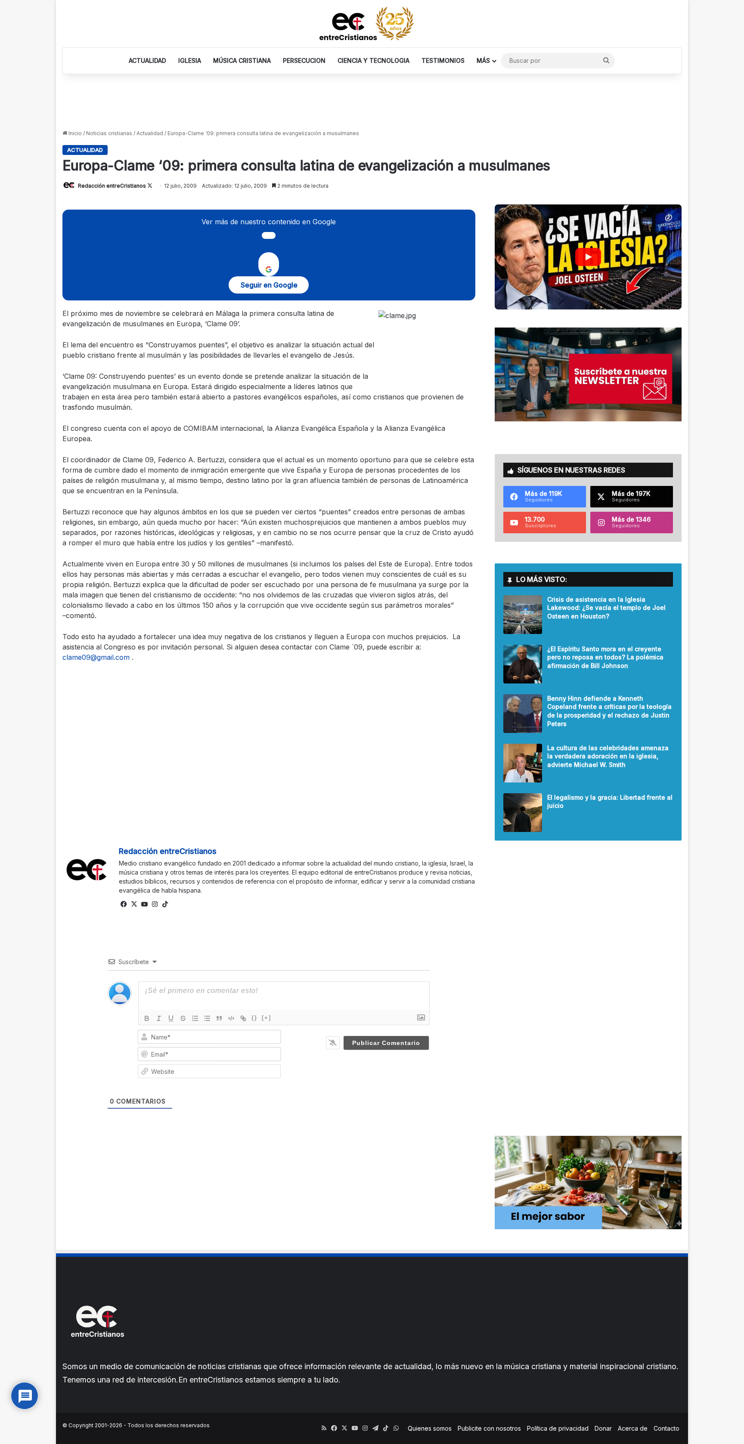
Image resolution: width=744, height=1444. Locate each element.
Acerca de (633, 1428)
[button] (588, 256)
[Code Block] (231, 1018)
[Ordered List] (195, 1018)
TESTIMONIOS (443, 60)
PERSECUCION (304, 60)
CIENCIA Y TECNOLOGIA (373, 60)
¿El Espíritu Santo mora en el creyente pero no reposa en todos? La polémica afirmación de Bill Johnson (605, 657)
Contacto (666, 1428)
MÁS (483, 60)
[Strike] (183, 1018)
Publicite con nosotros (489, 1428)
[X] (134, 904)
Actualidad (149, 133)
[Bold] (147, 1018)
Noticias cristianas (109, 133)
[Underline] (171, 1018)
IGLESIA (189, 60)
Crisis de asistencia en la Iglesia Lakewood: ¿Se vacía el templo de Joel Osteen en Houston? (606, 608)
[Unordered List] (207, 1018)
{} (254, 1017)
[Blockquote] (219, 1018)
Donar (603, 1428)
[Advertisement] (372, 102)
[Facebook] (124, 904)
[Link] (243, 1018)
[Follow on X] (149, 185)
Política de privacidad (558, 1428)
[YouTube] (145, 904)
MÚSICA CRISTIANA (242, 60)
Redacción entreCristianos (112, 185)
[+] (266, 1017)
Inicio (74, 133)
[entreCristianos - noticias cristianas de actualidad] (372, 23)
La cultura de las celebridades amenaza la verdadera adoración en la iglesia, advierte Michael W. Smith (608, 756)
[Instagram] (155, 904)
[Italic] (159, 1018)
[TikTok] (165, 904)
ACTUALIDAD (147, 60)
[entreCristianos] (96, 1355)
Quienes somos (430, 1428)
